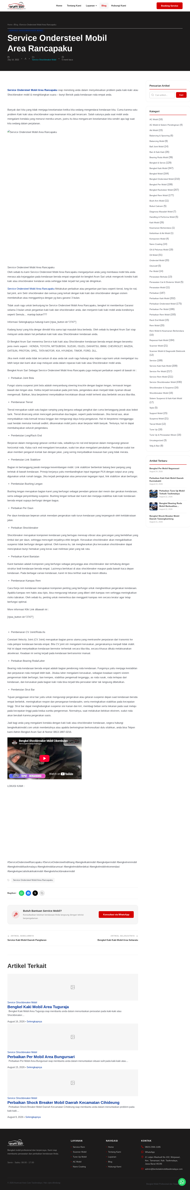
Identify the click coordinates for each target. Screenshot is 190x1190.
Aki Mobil (153, 130)
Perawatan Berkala (158, 277)
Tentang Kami (74, 5)
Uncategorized (156, 440)
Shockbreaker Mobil (158, 393)
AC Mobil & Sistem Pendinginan (164, 125)
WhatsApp (150, 1152)
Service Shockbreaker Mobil (26, 31)
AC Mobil (153, 119)
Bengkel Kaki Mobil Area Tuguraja (38, 1007)
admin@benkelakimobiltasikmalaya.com (164, 1169)
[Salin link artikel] (42, 893)
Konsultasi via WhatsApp (116, 914)
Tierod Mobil (155, 424)
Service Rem (79, 1147)
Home (59, 5)
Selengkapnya (34, 1021)
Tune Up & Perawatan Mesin (162, 435)
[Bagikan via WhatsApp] (21, 893)
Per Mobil (153, 271)
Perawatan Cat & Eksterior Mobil (164, 282)
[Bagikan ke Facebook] (28, 893)
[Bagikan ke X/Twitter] (35, 893)
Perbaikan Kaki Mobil (159, 298)
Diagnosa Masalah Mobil (161, 211)
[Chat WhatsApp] (182, 1182)
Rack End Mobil (156, 320)
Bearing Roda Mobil (158, 157)
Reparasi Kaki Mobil (158, 340)
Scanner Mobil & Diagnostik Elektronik (167, 351)
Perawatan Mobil (157, 287)
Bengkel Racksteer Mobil (161, 190)
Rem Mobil (154, 325)
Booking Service (169, 5)
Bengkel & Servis (157, 163)
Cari (181, 95)
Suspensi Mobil (156, 418)
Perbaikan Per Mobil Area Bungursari (41, 1057)
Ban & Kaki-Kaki (156, 152)
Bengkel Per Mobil (158, 184)
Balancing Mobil (156, 141)
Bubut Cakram (156, 206)
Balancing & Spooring (159, 135)
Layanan (90, 5)
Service (152, 360)
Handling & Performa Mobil (162, 217)
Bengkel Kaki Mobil (158, 168)
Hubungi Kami (118, 5)
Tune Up (153, 429)
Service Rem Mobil (158, 377)
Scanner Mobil (156, 346)
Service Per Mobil (157, 371)
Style (151, 408)
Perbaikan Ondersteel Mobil (162, 304)
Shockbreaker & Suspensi (161, 387)
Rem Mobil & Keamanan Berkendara (166, 331)
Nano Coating (155, 244)
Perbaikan (154, 293)
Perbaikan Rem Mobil (159, 314)
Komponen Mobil (157, 239)
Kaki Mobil (154, 222)
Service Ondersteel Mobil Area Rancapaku (30, 288)
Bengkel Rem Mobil (158, 195)
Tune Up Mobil (80, 1157)
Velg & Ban (154, 446)
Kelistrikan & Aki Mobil (159, 233)
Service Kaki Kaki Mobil (160, 366)
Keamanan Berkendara (160, 228)
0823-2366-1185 (153, 1147)
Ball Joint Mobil (156, 146)
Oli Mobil (153, 255)
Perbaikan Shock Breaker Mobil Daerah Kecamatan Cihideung (63, 1102)
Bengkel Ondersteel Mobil (161, 179)
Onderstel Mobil (156, 260)
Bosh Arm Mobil (156, 201)
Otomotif (153, 266)
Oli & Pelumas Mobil (158, 249)
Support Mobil (156, 413)
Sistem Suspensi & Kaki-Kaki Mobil (165, 398)
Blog (104, 5)
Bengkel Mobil (156, 173)
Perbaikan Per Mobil (158, 309)
